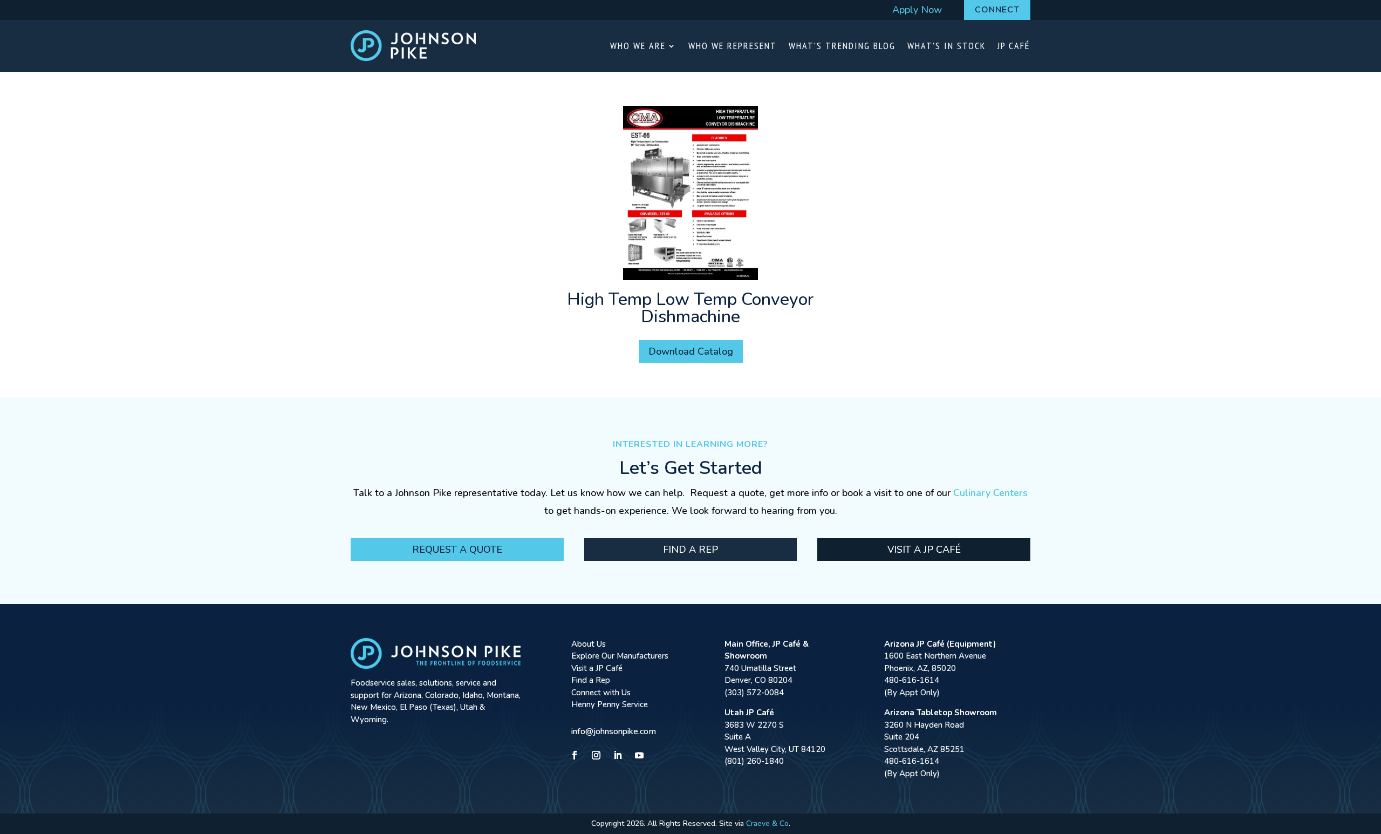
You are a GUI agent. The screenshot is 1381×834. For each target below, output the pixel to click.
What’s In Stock (946, 45)
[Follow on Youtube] (639, 755)
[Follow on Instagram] (596, 755)
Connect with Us (601, 692)
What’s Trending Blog (842, 45)
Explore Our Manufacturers (619, 655)
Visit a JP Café (924, 549)
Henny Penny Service (609, 704)
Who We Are (638, 45)
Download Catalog (690, 351)
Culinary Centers (990, 492)
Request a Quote (457, 549)
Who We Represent (732, 45)
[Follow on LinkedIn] (617, 755)
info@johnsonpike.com (613, 731)
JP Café (1013, 45)
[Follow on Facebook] (574, 755)
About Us (588, 644)
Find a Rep (690, 549)
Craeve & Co (767, 823)
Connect (997, 10)
